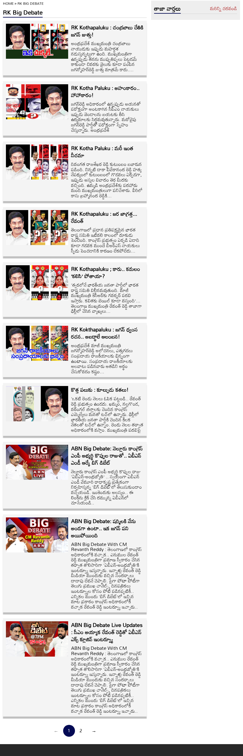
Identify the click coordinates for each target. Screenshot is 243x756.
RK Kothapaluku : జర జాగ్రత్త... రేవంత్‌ (104, 217)
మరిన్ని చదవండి (223, 8)
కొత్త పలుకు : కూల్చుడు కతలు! (100, 389)
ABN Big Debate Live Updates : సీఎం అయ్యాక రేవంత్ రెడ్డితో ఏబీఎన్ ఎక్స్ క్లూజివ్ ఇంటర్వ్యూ (107, 632)
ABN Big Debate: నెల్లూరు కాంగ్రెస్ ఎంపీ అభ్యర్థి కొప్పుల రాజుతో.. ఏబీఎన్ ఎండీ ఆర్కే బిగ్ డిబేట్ (107, 455)
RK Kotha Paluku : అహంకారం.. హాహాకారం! (105, 91)
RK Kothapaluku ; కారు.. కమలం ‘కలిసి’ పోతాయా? (105, 272)
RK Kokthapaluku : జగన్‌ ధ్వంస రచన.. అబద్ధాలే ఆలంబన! (104, 333)
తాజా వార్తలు (167, 8)
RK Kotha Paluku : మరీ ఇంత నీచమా (102, 151)
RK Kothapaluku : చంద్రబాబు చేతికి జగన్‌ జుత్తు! (107, 31)
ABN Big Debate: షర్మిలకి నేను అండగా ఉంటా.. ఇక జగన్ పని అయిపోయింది (103, 528)
